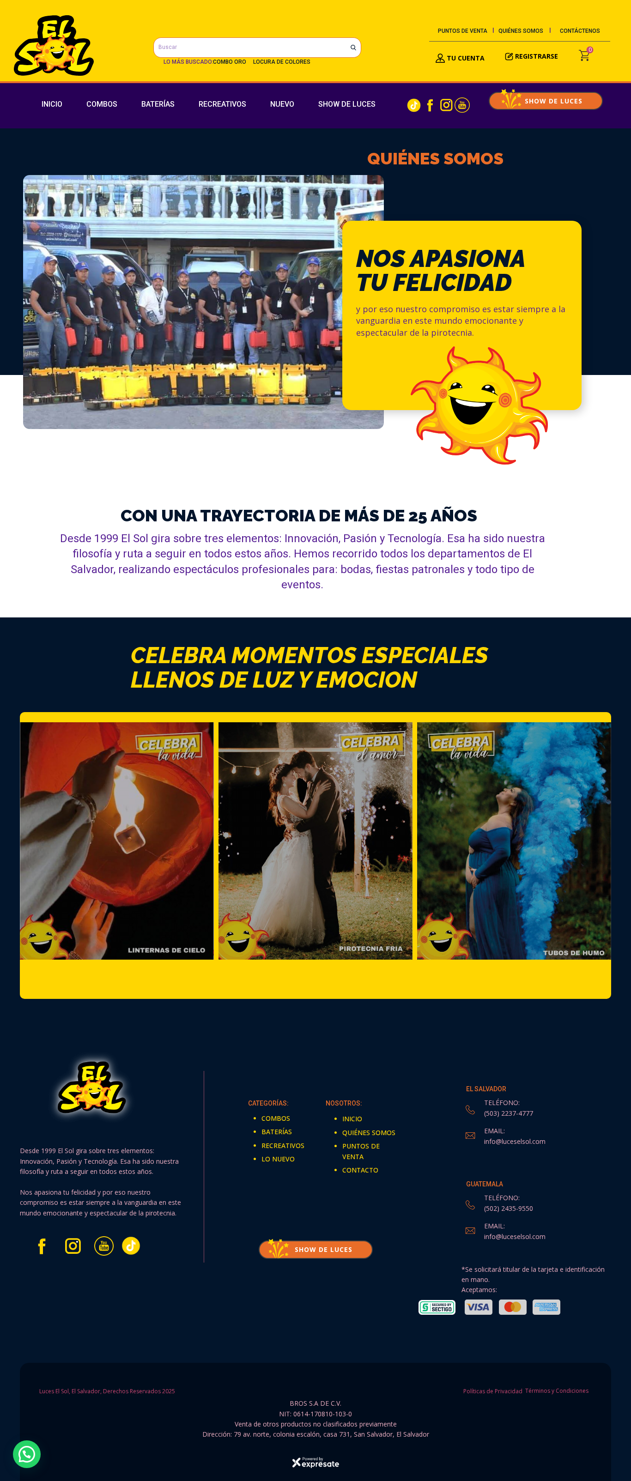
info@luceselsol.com (515, 1141)
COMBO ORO (229, 62)
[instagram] (446, 105)
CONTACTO (360, 1170)
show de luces (545, 101)
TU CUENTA (465, 58)
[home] (54, 45)
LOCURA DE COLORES (281, 62)
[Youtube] (462, 105)
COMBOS (101, 104)
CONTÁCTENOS (580, 31)
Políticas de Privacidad (492, 1391)
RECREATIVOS (222, 104)
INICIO (52, 104)
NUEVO (282, 104)
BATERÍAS (158, 104)
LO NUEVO (278, 1159)
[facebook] (430, 105)
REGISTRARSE (536, 56)
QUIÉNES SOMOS (520, 31)
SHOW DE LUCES (347, 104)
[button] (27, 1454)
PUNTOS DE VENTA (462, 31)
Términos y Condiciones (557, 1391)
